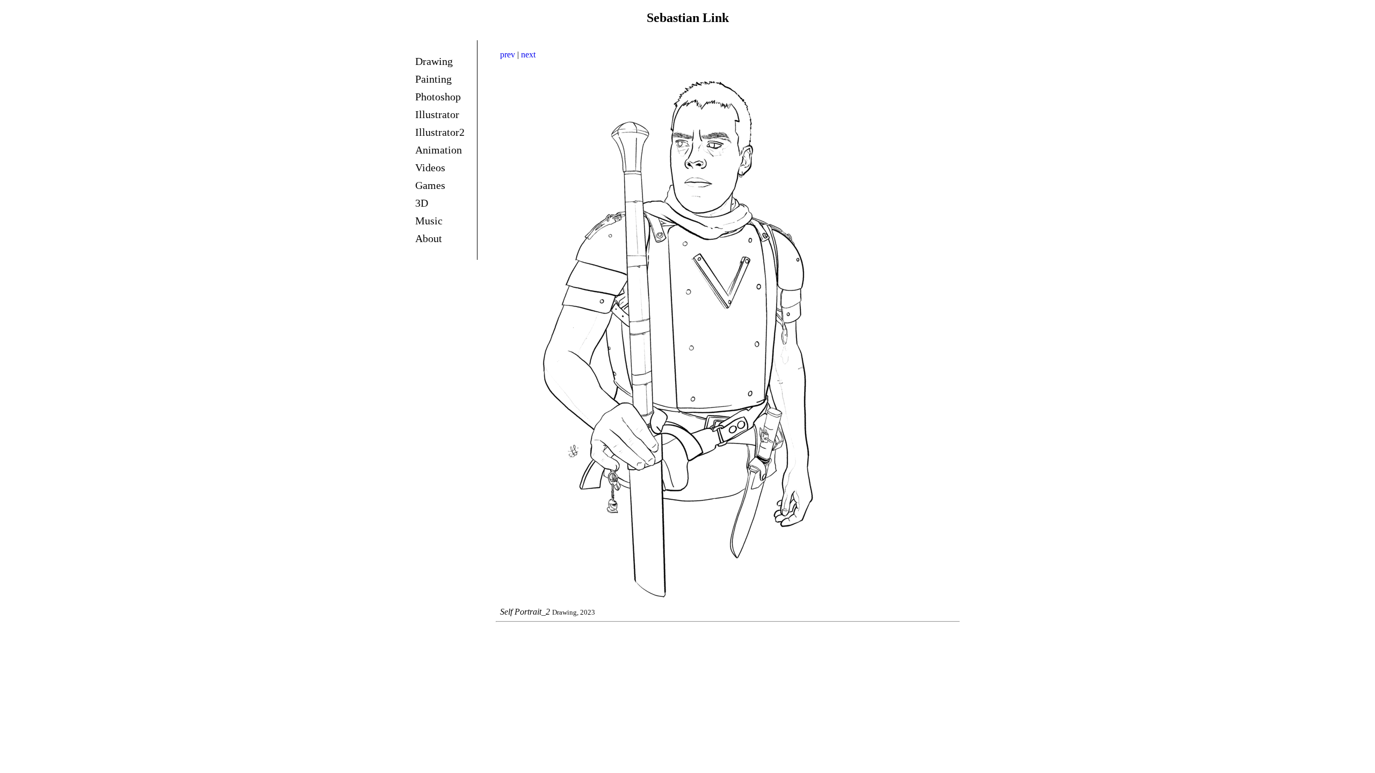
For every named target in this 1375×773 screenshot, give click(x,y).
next (528, 54)
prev (507, 54)
